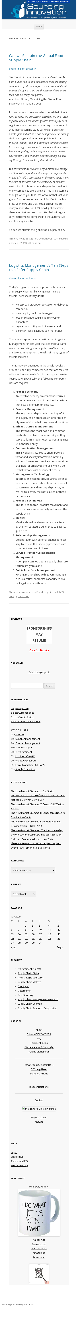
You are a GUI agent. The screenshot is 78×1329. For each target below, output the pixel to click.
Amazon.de (39, 1252)
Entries (17, 1156)
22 (26, 938)
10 (40, 929)
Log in (14, 1152)
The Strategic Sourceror (31, 977)
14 (19, 934)
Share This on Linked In (22, 68)
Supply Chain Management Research (38, 999)
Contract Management (27, 743)
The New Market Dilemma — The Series (32, 791)
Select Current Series (22, 712)
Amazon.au (39, 1257)
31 (40, 942)
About (39, 1029)
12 (59, 929)
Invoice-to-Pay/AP (25, 756)
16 (33, 934)
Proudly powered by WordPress (18, 1304)
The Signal (23, 986)
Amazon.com (39, 1244)
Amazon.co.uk (39, 1248)
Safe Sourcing (25, 995)
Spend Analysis (23, 747)
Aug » (60, 947)
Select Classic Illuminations (25, 721)
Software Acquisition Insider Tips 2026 (32, 839)
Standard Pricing (39, 1073)
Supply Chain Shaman (30, 1003)
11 (49, 929)
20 (12, 938)
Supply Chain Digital (28, 973)
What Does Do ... (39, 1064)
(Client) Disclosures (39, 1051)
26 (59, 938)
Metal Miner (24, 990)
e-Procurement (23, 751)
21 (19, 938)
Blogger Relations (39, 1086)
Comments (19, 1161)
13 (12, 934)
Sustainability (61, 238)
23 (33, 938)
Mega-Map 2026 (19, 708)
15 (26, 934)
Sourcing (20, 734)
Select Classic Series (22, 717)
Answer (39, 1121)
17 (40, 934)
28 (19, 942)
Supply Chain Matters (29, 982)
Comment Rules (39, 1043)
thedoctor (34, 243)
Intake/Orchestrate (25, 760)
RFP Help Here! (39, 1069)
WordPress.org (19, 1165)
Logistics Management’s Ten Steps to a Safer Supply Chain (38, 267)
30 (33, 942)
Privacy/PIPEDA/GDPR (39, 1034)
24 (40, 938)
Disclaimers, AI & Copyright (39, 1047)
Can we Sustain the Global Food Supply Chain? (36, 57)
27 (12, 942)
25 (49, 938)
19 (59, 934)
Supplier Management (27, 738)
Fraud (39, 592)
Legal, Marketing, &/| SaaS (30, 765)
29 (26, 942)
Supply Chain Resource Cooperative (37, 1008)
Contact (39, 1100)
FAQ (39, 1038)
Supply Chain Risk (25, 769)
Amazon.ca (39, 1239)
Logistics (48, 592)
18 (49, 934)
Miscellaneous (44, 238)
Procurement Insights (29, 968)
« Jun (13, 947)
